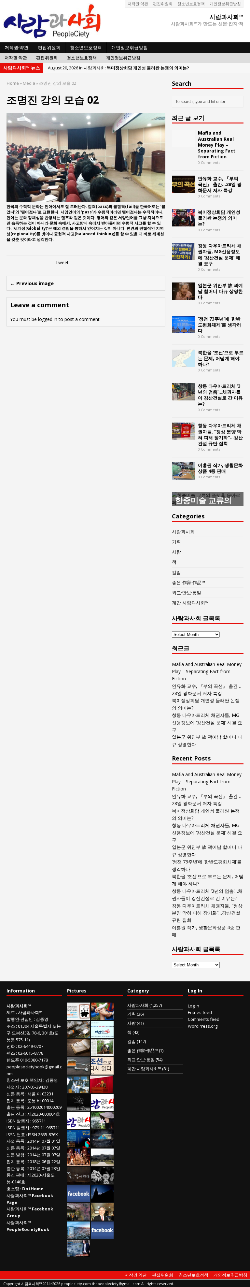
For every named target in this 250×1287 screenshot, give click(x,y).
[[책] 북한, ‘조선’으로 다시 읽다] (102, 1071)
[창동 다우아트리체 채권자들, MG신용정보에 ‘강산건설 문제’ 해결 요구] (183, 256)
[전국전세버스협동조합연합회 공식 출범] (101, 1089)
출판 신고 (15, 1114)
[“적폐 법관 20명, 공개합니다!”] (78, 1253)
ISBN (11, 1121)
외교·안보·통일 (186, 592)
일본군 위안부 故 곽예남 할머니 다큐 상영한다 (220, 291)
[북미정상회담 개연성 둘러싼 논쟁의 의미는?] (183, 223)
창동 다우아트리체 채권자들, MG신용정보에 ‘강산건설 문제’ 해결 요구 (220, 254)
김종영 (42, 1019)
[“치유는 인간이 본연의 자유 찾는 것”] (102, 1126)
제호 (11, 1012)
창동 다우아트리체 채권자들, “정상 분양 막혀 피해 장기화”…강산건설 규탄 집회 (220, 434)
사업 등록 (15, 1141)
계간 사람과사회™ (190, 603)
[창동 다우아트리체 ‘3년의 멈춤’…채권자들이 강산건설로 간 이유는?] (183, 397)
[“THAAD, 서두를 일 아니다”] (78, 1034)
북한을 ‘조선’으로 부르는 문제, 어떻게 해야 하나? (220, 358)
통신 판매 (15, 1175)
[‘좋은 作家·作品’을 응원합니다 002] (102, 1034)
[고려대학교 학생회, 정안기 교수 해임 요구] (102, 1162)
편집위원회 (163, 4)
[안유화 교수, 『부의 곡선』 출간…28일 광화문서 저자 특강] (183, 189)
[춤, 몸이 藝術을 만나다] (78, 1107)
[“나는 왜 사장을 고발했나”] (102, 1217)
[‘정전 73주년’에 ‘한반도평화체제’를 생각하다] (183, 329)
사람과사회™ (30, 1012)
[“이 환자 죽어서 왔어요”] (102, 1180)
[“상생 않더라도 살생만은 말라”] (102, 1053)
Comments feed (203, 1019)
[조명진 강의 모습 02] (86, 198)
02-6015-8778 (30, 1053)
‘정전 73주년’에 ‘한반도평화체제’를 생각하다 (219, 325)
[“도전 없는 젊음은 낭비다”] (102, 1016)
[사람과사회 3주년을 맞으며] (102, 1107)
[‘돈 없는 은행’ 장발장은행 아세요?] (78, 1016)
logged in (47, 319)
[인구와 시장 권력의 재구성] (102, 1144)
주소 (11, 1026)
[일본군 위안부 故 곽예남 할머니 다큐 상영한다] (183, 296)
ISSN (11, 1134)
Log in (193, 1006)
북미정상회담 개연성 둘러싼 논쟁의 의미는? (219, 218)
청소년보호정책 (191, 4)
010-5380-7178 (34, 1060)
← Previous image (32, 283)
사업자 (13, 1087)
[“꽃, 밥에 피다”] (78, 1180)
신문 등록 (15, 1094)
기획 (176, 542)
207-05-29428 (35, 1087)
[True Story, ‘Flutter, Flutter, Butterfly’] (78, 1144)
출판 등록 (15, 1107)
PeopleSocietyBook (28, 1229)
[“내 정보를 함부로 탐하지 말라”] (78, 1071)
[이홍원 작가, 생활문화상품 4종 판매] (183, 475)
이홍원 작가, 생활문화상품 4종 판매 (220, 468)
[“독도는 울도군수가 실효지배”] (78, 1217)
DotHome (32, 1189)
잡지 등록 (15, 1101)
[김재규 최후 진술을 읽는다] (78, 1089)
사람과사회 (183, 531)
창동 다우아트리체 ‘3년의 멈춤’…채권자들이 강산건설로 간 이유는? (220, 395)
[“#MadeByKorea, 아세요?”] (78, 1199)
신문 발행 (15, 1155)
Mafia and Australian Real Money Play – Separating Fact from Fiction (216, 145)
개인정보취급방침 (225, 4)
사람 (176, 552)
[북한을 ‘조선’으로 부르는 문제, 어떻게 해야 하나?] (183, 363)
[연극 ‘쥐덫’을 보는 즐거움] (78, 1162)
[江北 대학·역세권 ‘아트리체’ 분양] (78, 1235)
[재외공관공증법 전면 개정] (78, 1126)
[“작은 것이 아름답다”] (78, 1053)
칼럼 (176, 572)
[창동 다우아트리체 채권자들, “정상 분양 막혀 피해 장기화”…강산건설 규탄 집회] (183, 436)
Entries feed (200, 1012)
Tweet (62, 262)
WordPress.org (202, 1026)
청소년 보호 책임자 (24, 1080)
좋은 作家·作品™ (188, 582)
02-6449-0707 (30, 1046)
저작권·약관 (138, 4)
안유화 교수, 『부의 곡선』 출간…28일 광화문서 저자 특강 (220, 184)
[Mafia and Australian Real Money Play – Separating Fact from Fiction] (183, 143)
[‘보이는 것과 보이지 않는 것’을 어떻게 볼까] (102, 1199)
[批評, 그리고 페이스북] (102, 1235)
